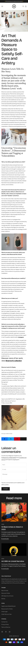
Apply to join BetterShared (8, 606)
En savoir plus (5, 538)
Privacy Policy (5, 624)
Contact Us (4, 622)
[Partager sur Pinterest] (17, 439)
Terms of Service (5, 627)
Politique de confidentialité (8, 457)
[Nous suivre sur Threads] (6, 631)
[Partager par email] (23, 439)
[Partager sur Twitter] (11, 439)
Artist (2, 524)
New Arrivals (4, 590)
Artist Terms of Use (6, 614)
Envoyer (6, 488)
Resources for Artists (7, 609)
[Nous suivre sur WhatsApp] (9, 631)
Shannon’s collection (14, 361)
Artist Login (4, 611)
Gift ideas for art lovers (7, 596)
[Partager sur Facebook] (4, 439)
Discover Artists (5, 593)
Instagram (21, 337)
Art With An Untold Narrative (12, 561)
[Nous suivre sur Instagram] (2, 631)
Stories (3, 598)
